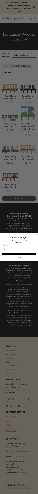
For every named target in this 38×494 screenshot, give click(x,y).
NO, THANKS (19, 257)
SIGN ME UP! (19, 254)
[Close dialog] (36, 234)
